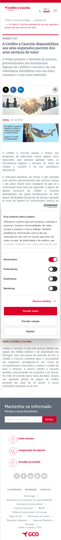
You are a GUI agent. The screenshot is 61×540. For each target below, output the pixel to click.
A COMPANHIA (15, 489)
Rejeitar (30, 331)
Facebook (23, 476)
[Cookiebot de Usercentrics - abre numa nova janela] (43, 206)
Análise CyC (40, 20)
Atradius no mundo (29, 461)
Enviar (49, 419)
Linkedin (30, 476)
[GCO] (30, 536)
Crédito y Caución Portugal (17, 20)
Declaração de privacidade (30, 504)
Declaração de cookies (39, 516)
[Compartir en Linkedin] (20, 89)
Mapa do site (15, 516)
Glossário (29, 524)
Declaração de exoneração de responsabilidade (29, 500)
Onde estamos (26, 438)
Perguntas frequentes (17, 520)
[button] (30, 132)
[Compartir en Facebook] (13, 89)
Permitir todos (30, 311)
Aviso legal (29, 496)
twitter (16, 476)
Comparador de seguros (31, 450)
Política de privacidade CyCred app (29, 512)
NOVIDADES (31, 489)
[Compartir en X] (5, 89)
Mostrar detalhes (42, 301)
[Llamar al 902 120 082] (40, 11)
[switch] (52, 269)
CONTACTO (45, 489)
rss (44, 476)
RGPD (42, 508)
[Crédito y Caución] (17, 8)
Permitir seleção (30, 321)
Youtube (37, 476)
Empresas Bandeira (42, 520)
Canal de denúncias (23, 508)
